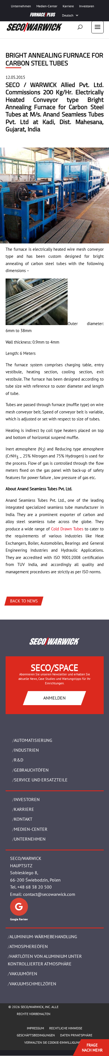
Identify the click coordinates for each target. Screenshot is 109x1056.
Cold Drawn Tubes (67, 529)
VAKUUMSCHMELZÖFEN (33, 983)
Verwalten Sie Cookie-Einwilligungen (54, 1042)
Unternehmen (21, 6)
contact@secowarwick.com (49, 894)
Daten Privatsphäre (76, 1035)
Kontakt (23, 819)
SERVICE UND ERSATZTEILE (41, 780)
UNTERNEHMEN (30, 839)
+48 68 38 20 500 (34, 887)
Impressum (35, 1028)
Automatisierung (33, 740)
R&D (18, 760)
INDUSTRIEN (26, 750)
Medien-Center (46, 6)
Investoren (86, 6)
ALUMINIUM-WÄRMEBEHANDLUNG (43, 936)
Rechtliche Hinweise (65, 1028)
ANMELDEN (54, 698)
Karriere (68, 6)
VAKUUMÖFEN (23, 973)
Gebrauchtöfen (31, 770)
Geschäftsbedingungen (36, 1035)
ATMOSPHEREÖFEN (29, 946)
